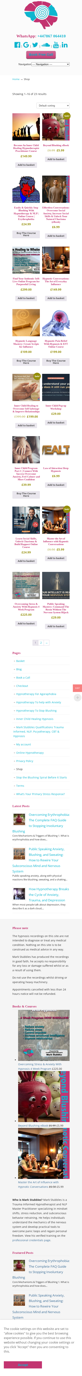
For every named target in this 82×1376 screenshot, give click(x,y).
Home (15, 79)
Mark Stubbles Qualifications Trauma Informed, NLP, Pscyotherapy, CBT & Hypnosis (38, 731)
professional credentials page (31, 1240)
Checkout (22, 686)
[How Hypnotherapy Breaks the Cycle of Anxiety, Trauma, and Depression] (19, 893)
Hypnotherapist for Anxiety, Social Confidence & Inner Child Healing (41, 15)
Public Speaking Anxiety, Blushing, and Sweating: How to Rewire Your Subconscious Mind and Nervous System (38, 860)
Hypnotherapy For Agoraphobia (36, 694)
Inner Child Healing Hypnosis (34, 719)
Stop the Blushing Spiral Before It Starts (41, 777)
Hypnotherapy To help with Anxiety (38, 702)
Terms (20, 785)
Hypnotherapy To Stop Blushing (36, 710)
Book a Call (23, 677)
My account (23, 744)
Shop (19, 769)
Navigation (24, 64)
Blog (19, 669)
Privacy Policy (24, 761)
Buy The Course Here (26, 234)
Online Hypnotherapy (30, 752)
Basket (20, 661)
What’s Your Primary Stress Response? (40, 794)
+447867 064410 (51, 36)
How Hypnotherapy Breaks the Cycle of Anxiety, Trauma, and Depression (49, 894)
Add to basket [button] (26, 165)
